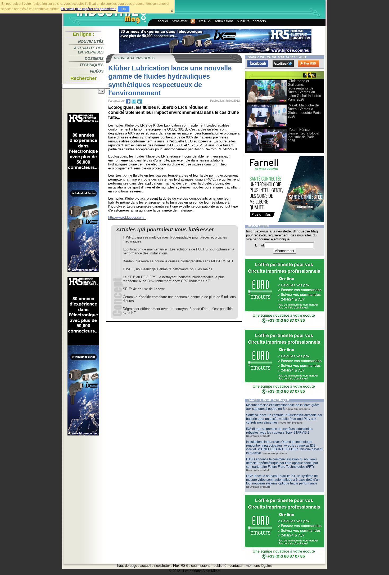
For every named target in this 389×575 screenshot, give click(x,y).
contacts (259, 21)
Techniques (91, 65)
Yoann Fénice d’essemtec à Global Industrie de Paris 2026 (303, 135)
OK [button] (123, 9)
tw (134, 101)
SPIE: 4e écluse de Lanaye (144, 289)
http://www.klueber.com (126, 217)
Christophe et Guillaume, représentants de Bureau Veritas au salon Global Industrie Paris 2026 (304, 90)
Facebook (257, 63)
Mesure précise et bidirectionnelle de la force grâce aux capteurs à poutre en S (283, 407)
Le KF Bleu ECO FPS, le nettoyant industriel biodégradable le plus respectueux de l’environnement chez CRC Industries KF (174, 279)
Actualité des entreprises (88, 50)
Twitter (283, 63)
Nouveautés (90, 41)
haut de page (127, 566)
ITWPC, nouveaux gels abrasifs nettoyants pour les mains (167, 269)
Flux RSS (203, 21)
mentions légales (259, 566)
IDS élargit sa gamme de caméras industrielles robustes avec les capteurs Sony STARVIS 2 (279, 430)
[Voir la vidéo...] (267, 102)
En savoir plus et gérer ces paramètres (88, 9)
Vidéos (96, 71)
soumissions (224, 21)
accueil (163, 21)
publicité (243, 21)
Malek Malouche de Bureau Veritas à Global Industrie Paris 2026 (304, 110)
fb (128, 101)
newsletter (179, 21)
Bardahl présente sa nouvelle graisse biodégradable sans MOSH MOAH (178, 261)
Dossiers (94, 58)
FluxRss (308, 63)
